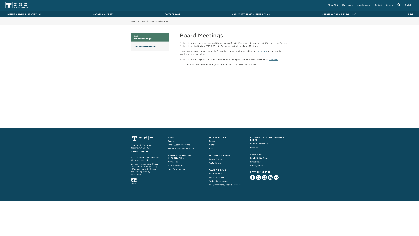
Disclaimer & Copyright (141, 167)
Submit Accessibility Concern (181, 149)
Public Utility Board (259, 158)
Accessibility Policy (149, 164)
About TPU (256, 154)
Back (136, 36)
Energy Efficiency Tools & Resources (225, 185)
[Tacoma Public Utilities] (16, 5)
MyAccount (173, 162)
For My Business (216, 177)
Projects (254, 147)
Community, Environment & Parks (251, 14)
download (273, 59)
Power (212, 141)
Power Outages (216, 159)
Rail (211, 149)
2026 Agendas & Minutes (145, 46)
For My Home (215, 174)
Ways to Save (172, 14)
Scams (171, 141)
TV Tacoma (262, 51)
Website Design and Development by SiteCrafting (143, 171)
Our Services (217, 137)
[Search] (399, 5)
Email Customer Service (179, 145)
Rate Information (176, 166)
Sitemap (135, 164)
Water (212, 145)
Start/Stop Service (176, 169)
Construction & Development (339, 14)
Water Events (215, 163)
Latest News (255, 162)
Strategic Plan (256, 166)
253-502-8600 (139, 151)
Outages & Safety (103, 14)
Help (411, 14)
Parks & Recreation (259, 144)
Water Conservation (218, 181)
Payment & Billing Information (23, 14)
